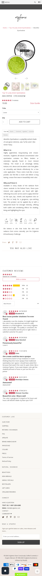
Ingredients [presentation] (24, 131)
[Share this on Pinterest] (16, 242)
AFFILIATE (5, 438)
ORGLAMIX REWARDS (9, 492)
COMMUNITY (6, 514)
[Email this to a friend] (20, 242)
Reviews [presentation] (6, 135)
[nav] (6, 2)
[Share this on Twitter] (8, 242)
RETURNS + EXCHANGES (10, 430)
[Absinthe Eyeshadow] (21, 57)
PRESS (4, 453)
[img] (14, 311)
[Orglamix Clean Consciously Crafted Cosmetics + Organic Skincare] (21, 18)
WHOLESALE (6, 445)
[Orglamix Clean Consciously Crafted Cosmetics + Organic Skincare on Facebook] (7, 517)
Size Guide (35, 103)
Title (4, 108)
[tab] (5, 131)
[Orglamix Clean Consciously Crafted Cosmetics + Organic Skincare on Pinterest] (11, 517)
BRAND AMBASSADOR (9, 442)
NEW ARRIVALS (7, 476)
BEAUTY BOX (6, 472)
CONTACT (5, 511)
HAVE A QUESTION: (8, 502)
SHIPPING (5, 426)
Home (5, 28)
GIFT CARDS (6, 488)
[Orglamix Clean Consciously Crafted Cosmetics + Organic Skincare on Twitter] (3, 517)
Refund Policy (6, 461)
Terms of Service (7, 457)
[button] (7, 100)
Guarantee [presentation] (31, 131)
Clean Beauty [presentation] (6, 131)
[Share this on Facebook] (12, 242)
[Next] (26, 78)
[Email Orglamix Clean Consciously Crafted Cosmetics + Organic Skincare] (19, 517)
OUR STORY (6, 422)
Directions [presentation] (18, 131)
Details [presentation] (11, 131)
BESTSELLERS (6, 484)
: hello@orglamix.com (11, 508)
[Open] (5, 570)
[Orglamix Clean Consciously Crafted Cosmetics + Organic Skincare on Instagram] (15, 517)
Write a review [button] (21, 279)
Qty (3, 118)
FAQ (3, 434)
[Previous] (15, 78)
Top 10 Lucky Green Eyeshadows (20, 28)
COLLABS (5, 449)
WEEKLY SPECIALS (8, 480)
